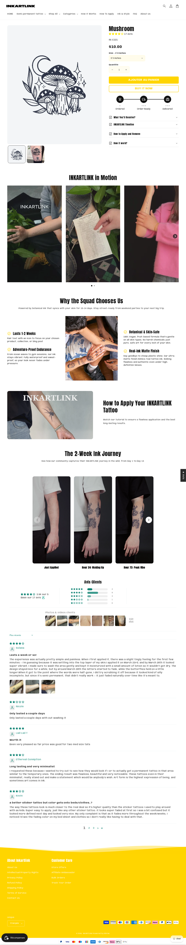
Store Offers (59, 867)
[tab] (91, 285)
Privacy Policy (15, 878)
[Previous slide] (11, 236)
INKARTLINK (88, 933)
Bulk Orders (58, 878)
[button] (164, 6)
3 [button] (93, 828)
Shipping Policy (15, 888)
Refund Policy (14, 883)
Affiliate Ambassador (63, 873)
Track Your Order (61, 883)
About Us (12, 867)
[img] (17, 643)
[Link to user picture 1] (17, 687)
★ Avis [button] (183, 475)
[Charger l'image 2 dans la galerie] (35, 154)
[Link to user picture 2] (32, 687)
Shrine (107, 933)
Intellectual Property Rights (23, 873)
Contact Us (13, 898)
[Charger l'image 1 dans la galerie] (16, 154)
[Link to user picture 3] (48, 687)
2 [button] (89, 828)
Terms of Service (16, 893)
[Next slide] (175, 236)
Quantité (113, 65)
